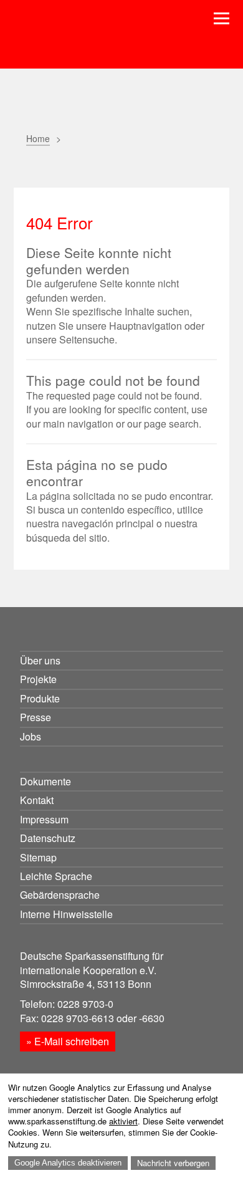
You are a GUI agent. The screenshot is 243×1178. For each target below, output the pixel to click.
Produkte (40, 698)
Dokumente (45, 781)
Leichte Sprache (56, 876)
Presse (35, 717)
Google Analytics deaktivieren (68, 1162)
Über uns (40, 660)
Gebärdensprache (60, 895)
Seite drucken (34, 167)
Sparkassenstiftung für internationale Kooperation (106, 42)
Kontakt (37, 800)
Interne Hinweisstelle (66, 914)
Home (38, 138)
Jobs (30, 736)
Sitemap (38, 857)
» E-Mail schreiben (67, 1041)
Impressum (44, 819)
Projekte (38, 679)
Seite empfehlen (65, 167)
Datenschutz (47, 838)
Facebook (96, 167)
